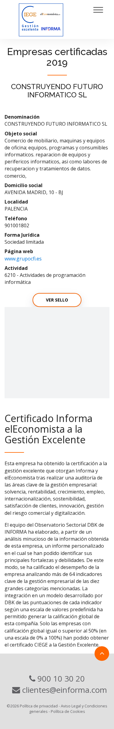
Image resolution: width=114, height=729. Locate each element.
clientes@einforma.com (63, 689)
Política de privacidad (39, 706)
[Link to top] (102, 653)
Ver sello (57, 300)
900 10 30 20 (60, 678)
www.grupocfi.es (23, 258)
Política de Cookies (68, 711)
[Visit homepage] (54, 19)
